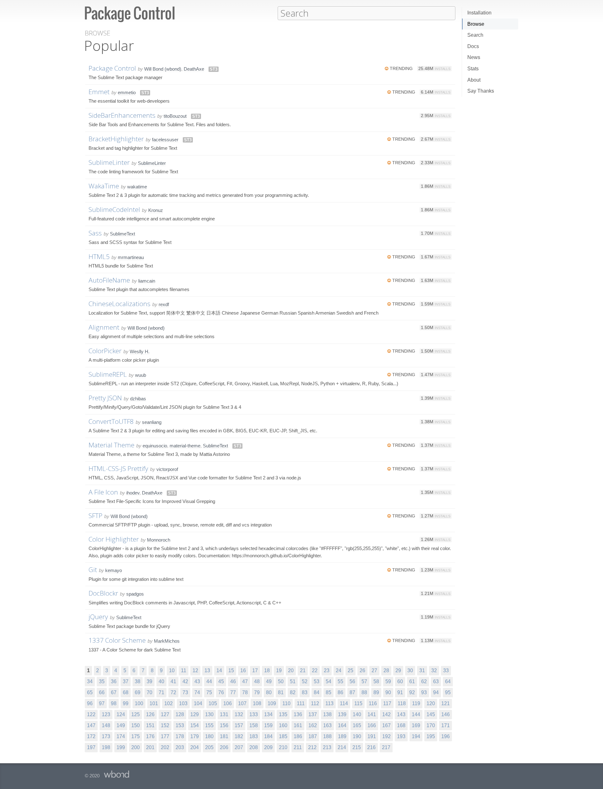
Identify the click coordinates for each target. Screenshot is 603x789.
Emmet (99, 91)
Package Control (112, 68)
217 (386, 747)
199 (121, 747)
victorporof (167, 469)
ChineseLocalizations (119, 303)
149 (121, 725)
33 (446, 670)
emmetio (127, 92)
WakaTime (104, 185)
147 (91, 725)
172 (91, 736)
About (474, 80)
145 (430, 714)
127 (165, 714)
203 (180, 747)
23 (326, 670)
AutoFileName (109, 280)
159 (268, 725)
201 (150, 747)
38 (137, 681)
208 (253, 747)
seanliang (151, 422)
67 (114, 692)
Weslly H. (139, 351)
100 (139, 703)
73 (185, 692)
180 (209, 736)
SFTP (95, 515)
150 (135, 725)
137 (312, 714)
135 (283, 714)
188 (327, 736)
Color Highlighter (114, 539)
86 (340, 692)
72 (173, 692)
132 (239, 714)
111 (301, 703)
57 (364, 681)
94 (436, 692)
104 (198, 703)
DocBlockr (103, 593)
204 (194, 747)
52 (304, 681)
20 (291, 670)
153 (180, 725)
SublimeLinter (109, 162)
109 (272, 703)
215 (356, 747)
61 (412, 681)
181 (224, 736)
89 (376, 692)
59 (388, 681)
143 (401, 714)
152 (165, 725)
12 (195, 670)
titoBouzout (175, 116)
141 (371, 714)
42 (185, 681)
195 (430, 736)
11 (183, 670)
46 (233, 681)
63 (436, 681)
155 (209, 725)
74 (197, 692)
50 (281, 681)
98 (114, 703)
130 (209, 714)
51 (293, 681)
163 (327, 725)
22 (315, 670)
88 (364, 692)
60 (400, 681)
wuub (140, 375)
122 (91, 714)
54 (328, 681)
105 (213, 703)
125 (135, 714)
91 (400, 692)
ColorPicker (105, 350)
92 (412, 692)
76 (221, 692)
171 (445, 725)
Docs (473, 46)
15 (231, 670)
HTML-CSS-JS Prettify (118, 468)
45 (221, 681)
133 (253, 714)
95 (448, 692)
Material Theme (111, 444)
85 (328, 692)
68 (125, 692)
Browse (475, 24)
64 (448, 681)
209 (268, 747)
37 (125, 681)
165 (357, 725)
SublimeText (122, 233)
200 (135, 747)
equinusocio (155, 445)
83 (304, 692)
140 (357, 714)
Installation (479, 12)
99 (125, 703)
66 (102, 692)
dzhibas (138, 398)
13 (207, 670)
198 (106, 747)
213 (327, 747)
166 (371, 725)
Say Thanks (480, 91)
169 (416, 725)
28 (386, 670)
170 (430, 725)
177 (165, 736)
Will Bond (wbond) (162, 69)
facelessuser (165, 139)
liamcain (146, 281)
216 (371, 747)
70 (149, 692)
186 (298, 736)
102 (168, 703)
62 (424, 681)
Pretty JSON (105, 397)
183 (253, 736)
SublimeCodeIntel (114, 209)
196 (445, 736)
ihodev (132, 492)
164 (342, 725)
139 (342, 714)
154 (194, 725)
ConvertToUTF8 (111, 421)
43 (197, 681)
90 (388, 692)
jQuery (98, 616)
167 (386, 725)
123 (106, 714)
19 (279, 670)
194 (416, 736)
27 (374, 670)
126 (150, 714)
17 (255, 670)
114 (344, 703)
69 (137, 692)
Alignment (104, 327)
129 (194, 714)
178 (180, 736)
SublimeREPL (108, 374)
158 (253, 725)
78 (245, 692)
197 (91, 747)
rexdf (164, 304)
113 (329, 703)
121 (445, 703)
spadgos (135, 594)
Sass (95, 233)
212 (312, 747)
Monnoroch (158, 540)
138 (327, 714)
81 (281, 692)
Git (93, 569)
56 (352, 681)
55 (340, 681)
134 (268, 714)
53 (316, 681)
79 (257, 692)
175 (135, 736)
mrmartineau (131, 257)
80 (269, 692)
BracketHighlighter (116, 138)
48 (257, 681)
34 (90, 681)
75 (209, 692)
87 (352, 692)
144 (416, 714)
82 (293, 692)
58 (376, 681)
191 (371, 736)
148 (106, 725)
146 (445, 714)
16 (243, 670)
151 (150, 725)
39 (149, 681)
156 (224, 725)
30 (410, 670)
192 (386, 736)
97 (102, 703)
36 (114, 681)
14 (219, 670)
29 (398, 670)
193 (401, 736)
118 (402, 703)
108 (257, 703)
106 (227, 703)
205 (209, 747)
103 (183, 703)
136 (298, 714)
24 (338, 670)
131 (224, 714)
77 (233, 692)
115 (358, 703)
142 (386, 714)
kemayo (113, 570)
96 (90, 703)
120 (430, 703)
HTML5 (99, 256)
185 (283, 736)
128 (180, 714)
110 (286, 703)
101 (153, 703)
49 (269, 681)
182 (239, 736)
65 (90, 692)
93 (424, 692)
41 (173, 681)
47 (245, 681)
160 (283, 725)
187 (312, 736)
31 (422, 670)
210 (283, 747)
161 (298, 725)
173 (106, 736)
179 (194, 736)
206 (224, 747)
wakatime (137, 186)
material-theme (185, 445)
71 (161, 692)
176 (150, 736)
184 (268, 736)
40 (161, 681)
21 (303, 670)
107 (242, 703)
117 (387, 703)
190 (357, 736)
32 (434, 670)
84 (316, 692)
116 (373, 703)
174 (121, 736)
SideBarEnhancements (122, 115)
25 (350, 670)
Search (475, 35)
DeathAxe (194, 69)
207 (239, 747)
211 (298, 747)
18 (267, 670)
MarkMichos (167, 641)
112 (315, 703)
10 (172, 670)
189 (342, 736)
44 (209, 681)
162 (312, 725)
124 (121, 714)
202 (165, 747)
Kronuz (155, 210)
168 (401, 725)
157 (239, 725)
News (473, 57)
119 (416, 703)
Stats (473, 68)
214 (342, 747)
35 (102, 681)
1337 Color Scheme (117, 640)
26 (362, 670)
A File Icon (103, 492)
